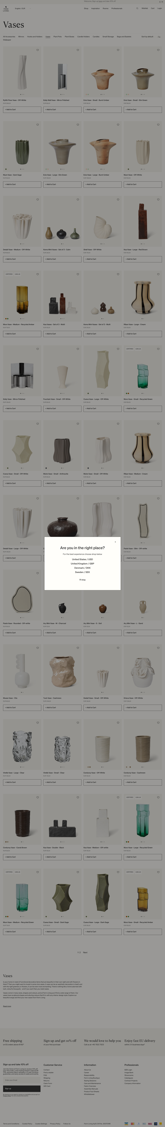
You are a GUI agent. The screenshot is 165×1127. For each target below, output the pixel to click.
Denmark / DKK (82, 568)
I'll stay (82, 580)
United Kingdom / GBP (82, 564)
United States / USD (82, 559)
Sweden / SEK (82, 572)
